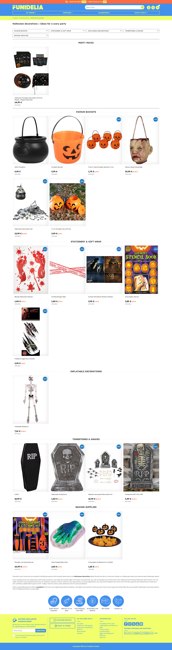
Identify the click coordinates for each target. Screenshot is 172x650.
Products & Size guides (85, 625)
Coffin (17, 494)
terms (17, 637)
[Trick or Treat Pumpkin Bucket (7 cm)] (104, 140)
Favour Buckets (20, 31)
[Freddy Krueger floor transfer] (31, 332)
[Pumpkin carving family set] (31, 535)
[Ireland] (126, 624)
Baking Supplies (21, 35)
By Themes (30, 12)
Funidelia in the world (107, 624)
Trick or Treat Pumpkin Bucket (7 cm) (101, 167)
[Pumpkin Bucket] (67, 140)
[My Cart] (157, 7)
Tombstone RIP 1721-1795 (134, 494)
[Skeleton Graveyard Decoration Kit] (104, 467)
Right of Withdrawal (106, 633)
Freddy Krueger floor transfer (25, 359)
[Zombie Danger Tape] (67, 270)
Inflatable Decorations (98, 31)
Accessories (103, 12)
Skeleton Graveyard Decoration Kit (100, 494)
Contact (80, 633)
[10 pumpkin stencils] (141, 270)
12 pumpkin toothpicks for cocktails (100, 562)
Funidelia (15, 18)
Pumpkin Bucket (57, 167)
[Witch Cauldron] (31, 140)
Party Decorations (24, 18)
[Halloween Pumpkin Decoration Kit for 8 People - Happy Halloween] (31, 71)
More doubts (81, 631)
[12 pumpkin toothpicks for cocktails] (104, 535)
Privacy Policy (104, 629)
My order (80, 624)
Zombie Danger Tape (58, 297)
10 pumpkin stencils (132, 297)
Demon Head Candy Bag (133, 167)
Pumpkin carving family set (24, 562)
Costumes (67, 12)
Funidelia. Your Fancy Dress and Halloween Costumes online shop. (28, 7)
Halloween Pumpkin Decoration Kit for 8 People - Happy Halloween (28, 99)
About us (103, 637)
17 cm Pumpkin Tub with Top (61, 229)
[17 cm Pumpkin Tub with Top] (67, 202)
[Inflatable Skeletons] (31, 399)
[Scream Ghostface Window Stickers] (104, 270)
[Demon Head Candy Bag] (141, 140)
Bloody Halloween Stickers (24, 297)
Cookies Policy (105, 631)
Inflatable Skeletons (22, 426)
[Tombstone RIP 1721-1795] (141, 467)
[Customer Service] (153, 7)
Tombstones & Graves (134, 31)
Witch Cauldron (20, 167)
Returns (79, 629)
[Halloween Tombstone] (67, 467)
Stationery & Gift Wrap (61, 31)
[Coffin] (31, 467)
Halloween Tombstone (59, 494)
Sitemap (102, 635)
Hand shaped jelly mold (59, 562)
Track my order (64, 626)
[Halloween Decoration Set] (31, 202)
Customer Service (63, 620)
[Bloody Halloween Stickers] (31, 270)
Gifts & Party (140, 12)
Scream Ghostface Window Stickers (100, 297)
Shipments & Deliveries (85, 627)
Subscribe (40, 631)
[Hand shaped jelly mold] (67, 535)
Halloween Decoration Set (24, 229)
